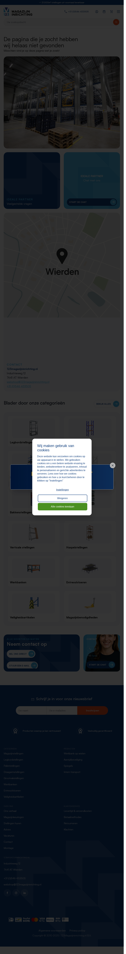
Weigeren (62, 498)
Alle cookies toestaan (62, 506)
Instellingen (62, 489)
